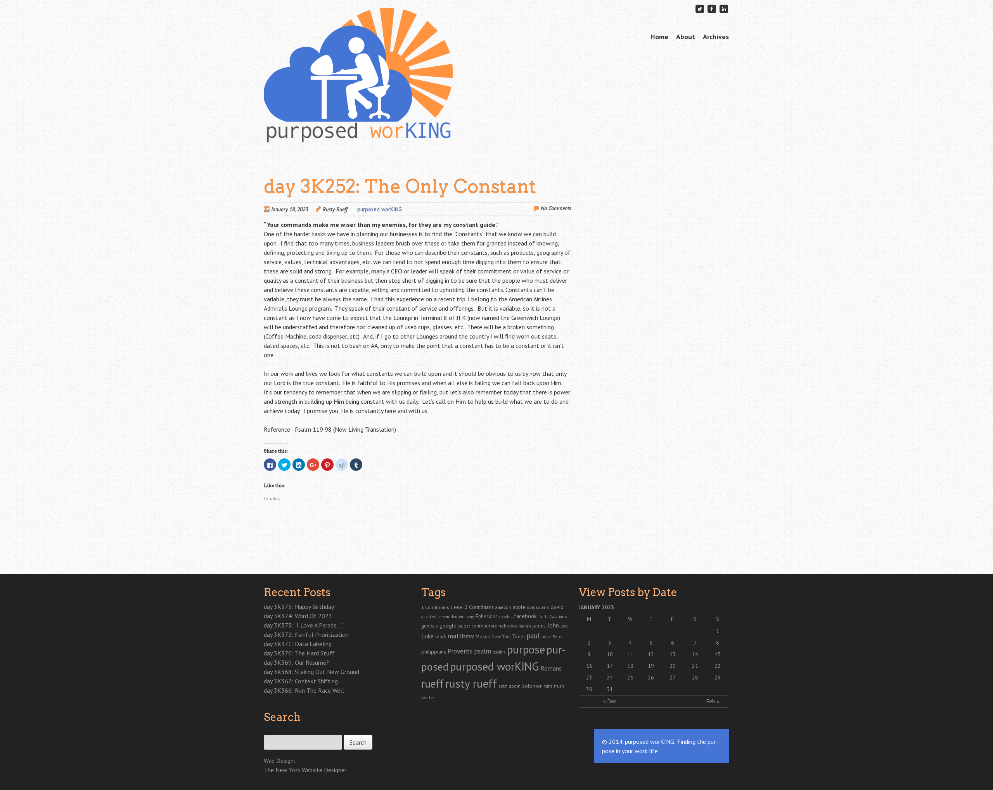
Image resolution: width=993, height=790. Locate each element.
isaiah (525, 625)
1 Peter (456, 607)
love (564, 626)
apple (519, 607)
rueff (432, 683)
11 (630, 654)
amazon (503, 607)
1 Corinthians (435, 607)
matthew (461, 635)
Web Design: (279, 760)
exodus (505, 616)
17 (610, 665)
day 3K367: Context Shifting (301, 681)
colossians (538, 607)
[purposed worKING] (358, 127)
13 (672, 654)
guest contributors (477, 626)
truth (559, 686)
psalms (499, 652)
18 (630, 665)
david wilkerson (435, 616)
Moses (483, 636)
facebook (525, 616)
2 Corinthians (479, 606)
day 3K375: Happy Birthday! (300, 606)
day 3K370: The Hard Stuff (299, 653)
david (557, 606)
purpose (526, 649)
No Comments (556, 208)
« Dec (609, 701)
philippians (433, 651)
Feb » (713, 701)
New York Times (508, 636)
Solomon (532, 686)
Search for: (276, 730)
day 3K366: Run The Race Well (304, 690)
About (685, 36)
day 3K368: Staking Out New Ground (311, 672)
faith (543, 616)
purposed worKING (379, 209)
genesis (429, 625)
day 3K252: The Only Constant (400, 186)
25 (630, 677)
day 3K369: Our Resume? (296, 662)
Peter (558, 637)
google (448, 625)
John (553, 625)
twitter (428, 697)
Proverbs (460, 651)
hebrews (507, 625)
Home (659, 36)
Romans (551, 668)
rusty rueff (471, 683)
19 (651, 665)
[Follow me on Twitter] (700, 8)
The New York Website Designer (305, 770)
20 (672, 665)
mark (440, 636)
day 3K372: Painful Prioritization (306, 634)
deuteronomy (462, 616)
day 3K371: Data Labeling (298, 644)
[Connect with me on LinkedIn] (724, 8)
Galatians (558, 616)
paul (533, 635)
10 (610, 654)
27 (672, 677)
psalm (482, 651)
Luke (427, 636)
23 (589, 677)
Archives (716, 36)
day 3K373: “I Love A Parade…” (303, 625)
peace (546, 637)
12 (651, 654)
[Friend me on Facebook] (712, 8)
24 (610, 677)
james (539, 625)
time (548, 686)
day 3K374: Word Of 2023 (298, 616)
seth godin (509, 686)
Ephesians (487, 616)
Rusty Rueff (335, 209)
